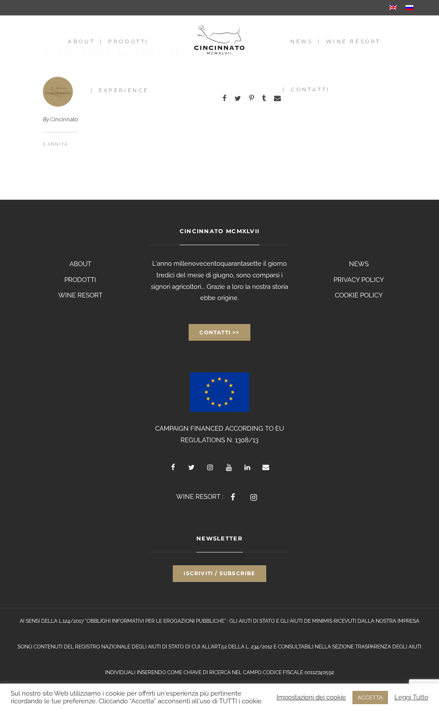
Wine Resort (353, 41)
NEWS (359, 264)
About (81, 41)
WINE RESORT (80, 295)
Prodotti (128, 41)
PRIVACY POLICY (359, 280)
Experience (124, 90)
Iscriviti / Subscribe (219, 573)
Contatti (310, 89)
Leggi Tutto (411, 697)
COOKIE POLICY (359, 295)
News (301, 41)
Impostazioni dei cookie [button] (311, 697)
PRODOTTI (80, 280)
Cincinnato (64, 119)
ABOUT (80, 264)
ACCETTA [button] (370, 697)
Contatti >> (219, 332)
